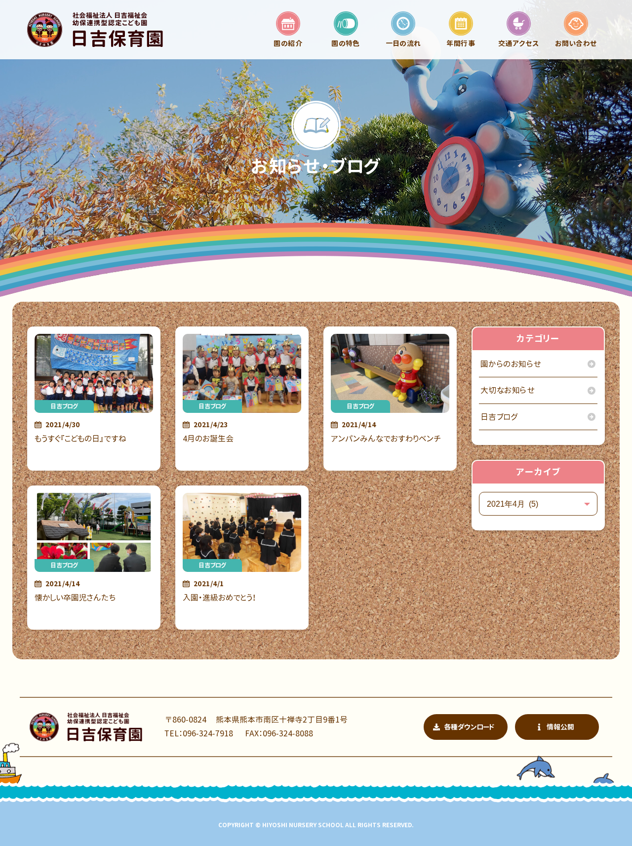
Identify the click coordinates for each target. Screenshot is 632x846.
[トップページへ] (95, 29)
